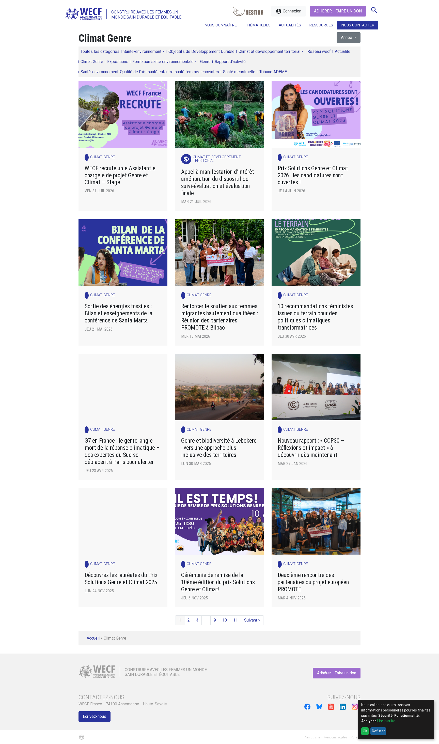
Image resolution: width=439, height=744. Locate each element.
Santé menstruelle (239, 71)
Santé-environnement (142, 51)
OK (365, 731)
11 (235, 620)
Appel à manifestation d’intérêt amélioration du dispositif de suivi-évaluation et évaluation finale (217, 182)
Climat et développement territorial (269, 51)
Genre (205, 61)
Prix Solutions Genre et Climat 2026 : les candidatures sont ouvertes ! (313, 175)
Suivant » (252, 620)
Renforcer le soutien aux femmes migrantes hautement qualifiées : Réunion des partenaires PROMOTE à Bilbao (219, 317)
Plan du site (312, 737)
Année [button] (347, 37)
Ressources (321, 25)
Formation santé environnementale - (164, 61)
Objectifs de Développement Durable (201, 51)
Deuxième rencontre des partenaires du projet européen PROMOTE (313, 582)
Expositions (117, 61)
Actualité (342, 51)
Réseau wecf (319, 51)
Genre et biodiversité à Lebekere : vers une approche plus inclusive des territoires (219, 447)
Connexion (288, 11)
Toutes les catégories (100, 51)
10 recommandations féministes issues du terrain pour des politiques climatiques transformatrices (315, 317)
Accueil (93, 638)
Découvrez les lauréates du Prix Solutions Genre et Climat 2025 (121, 579)
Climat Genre (92, 61)
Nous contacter (357, 25)
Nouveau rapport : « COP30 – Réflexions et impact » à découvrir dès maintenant (311, 447)
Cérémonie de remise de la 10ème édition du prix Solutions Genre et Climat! (218, 582)
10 (224, 620)
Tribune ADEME (273, 71)
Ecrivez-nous (94, 716)
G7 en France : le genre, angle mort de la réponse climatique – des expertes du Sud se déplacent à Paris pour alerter (122, 451)
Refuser (378, 731)
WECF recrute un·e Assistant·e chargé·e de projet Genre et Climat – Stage (120, 175)
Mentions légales (335, 737)
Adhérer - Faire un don (338, 11)
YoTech (355, 737)
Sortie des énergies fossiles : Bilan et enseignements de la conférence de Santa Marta (118, 313)
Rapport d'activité (230, 61)
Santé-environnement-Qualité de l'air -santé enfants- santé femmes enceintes (150, 71)
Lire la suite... (387, 721)
